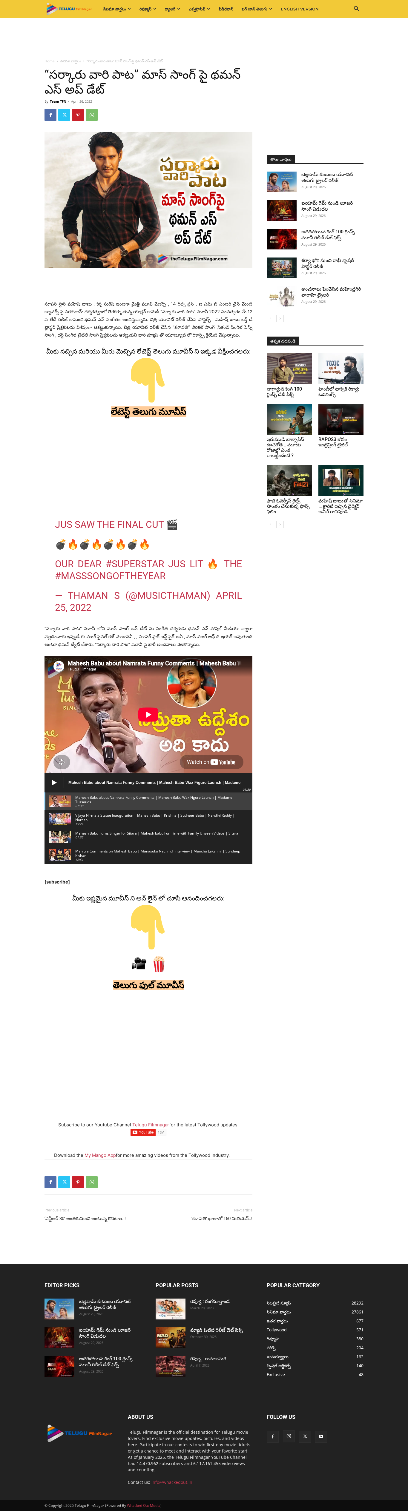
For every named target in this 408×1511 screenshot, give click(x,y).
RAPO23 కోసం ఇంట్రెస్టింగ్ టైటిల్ (333, 442)
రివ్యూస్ (145, 9)
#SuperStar (135, 564)
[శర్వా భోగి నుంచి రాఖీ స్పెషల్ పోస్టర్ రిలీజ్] (282, 268)
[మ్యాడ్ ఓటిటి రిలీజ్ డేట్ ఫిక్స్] (170, 1337)
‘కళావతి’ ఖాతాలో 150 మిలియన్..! (221, 1218)
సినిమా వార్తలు (114, 9)
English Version (300, 9)
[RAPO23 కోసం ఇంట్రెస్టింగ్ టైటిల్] (341, 419)
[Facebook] (50, 115)
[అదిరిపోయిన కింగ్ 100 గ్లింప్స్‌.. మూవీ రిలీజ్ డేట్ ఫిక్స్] (282, 239)
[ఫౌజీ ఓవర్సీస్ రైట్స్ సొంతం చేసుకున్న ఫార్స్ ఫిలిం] (289, 480)
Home (50, 61)
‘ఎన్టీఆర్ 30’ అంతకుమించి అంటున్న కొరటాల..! (85, 1218)
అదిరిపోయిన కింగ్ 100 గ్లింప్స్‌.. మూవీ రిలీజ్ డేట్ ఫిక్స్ (329, 234)
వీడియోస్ (226, 9)
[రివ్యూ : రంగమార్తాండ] (170, 1309)
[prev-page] (270, 318)
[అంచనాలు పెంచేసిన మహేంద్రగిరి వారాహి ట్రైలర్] (282, 296)
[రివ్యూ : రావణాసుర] (170, 1366)
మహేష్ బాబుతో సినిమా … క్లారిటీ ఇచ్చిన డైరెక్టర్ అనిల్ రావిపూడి (340, 506)
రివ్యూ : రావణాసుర (208, 1359)
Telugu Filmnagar (150, 1125)
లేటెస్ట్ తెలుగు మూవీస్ (148, 411)
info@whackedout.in (171, 1482)
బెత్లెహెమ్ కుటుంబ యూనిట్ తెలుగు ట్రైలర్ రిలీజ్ (327, 177)
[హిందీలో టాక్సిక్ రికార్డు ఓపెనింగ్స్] (341, 368)
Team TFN (58, 101)
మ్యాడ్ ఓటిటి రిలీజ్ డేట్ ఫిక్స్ (217, 1330)
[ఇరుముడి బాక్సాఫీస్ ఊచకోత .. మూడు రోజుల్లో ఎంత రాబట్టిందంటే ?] (289, 419)
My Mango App (100, 1155)
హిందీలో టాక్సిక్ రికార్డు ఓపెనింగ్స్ (339, 391)
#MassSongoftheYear (110, 576)
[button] (356, 9)
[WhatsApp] (92, 115)
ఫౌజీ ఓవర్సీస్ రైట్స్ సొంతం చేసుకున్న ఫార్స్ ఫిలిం (288, 506)
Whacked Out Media (143, 1505)
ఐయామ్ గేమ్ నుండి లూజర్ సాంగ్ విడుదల (327, 206)
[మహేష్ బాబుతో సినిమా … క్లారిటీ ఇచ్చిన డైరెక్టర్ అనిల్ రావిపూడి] (341, 480)
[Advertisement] (204, 38)
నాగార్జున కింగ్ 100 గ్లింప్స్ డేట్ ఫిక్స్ (284, 391)
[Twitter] (64, 115)
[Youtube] (321, 1437)
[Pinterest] (78, 115)
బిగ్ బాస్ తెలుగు (254, 9)
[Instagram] (289, 1436)
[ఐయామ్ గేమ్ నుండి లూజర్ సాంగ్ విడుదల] (282, 210)
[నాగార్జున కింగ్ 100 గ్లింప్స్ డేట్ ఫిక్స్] (289, 368)
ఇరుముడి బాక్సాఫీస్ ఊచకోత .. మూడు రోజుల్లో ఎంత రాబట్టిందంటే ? (285, 447)
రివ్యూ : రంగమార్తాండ (210, 1301)
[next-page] (280, 318)
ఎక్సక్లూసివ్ (197, 9)
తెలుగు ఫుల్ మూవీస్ (148, 985)
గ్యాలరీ (170, 9)
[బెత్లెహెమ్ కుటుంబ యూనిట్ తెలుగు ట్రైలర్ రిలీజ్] (282, 182)
